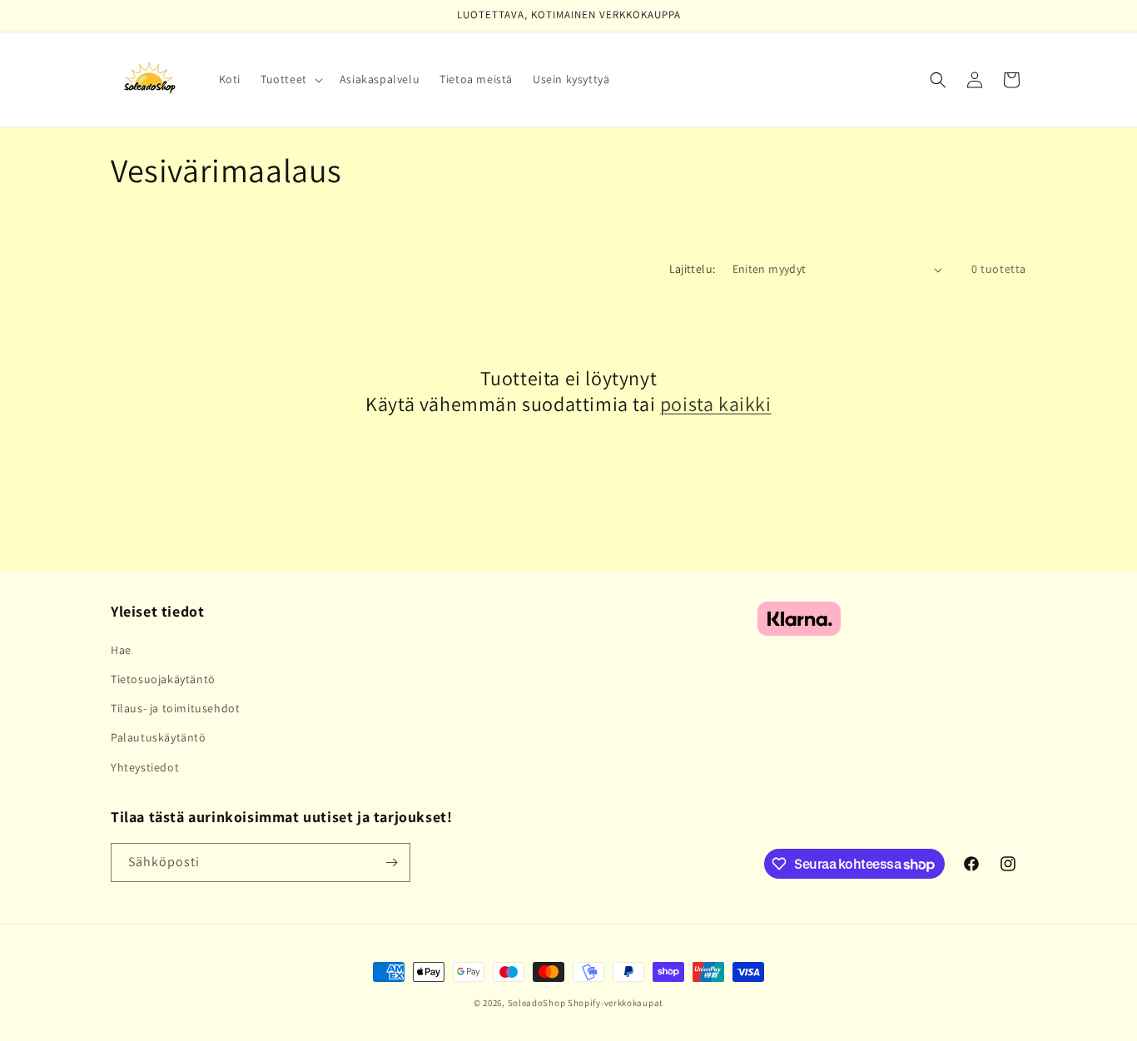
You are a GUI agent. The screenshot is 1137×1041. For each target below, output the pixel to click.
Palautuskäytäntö (158, 737)
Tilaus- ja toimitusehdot (175, 708)
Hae (121, 649)
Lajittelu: (692, 268)
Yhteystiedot (145, 767)
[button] (290, 79)
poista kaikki (716, 404)
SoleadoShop (537, 1003)
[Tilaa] (391, 862)
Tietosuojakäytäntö (163, 679)
